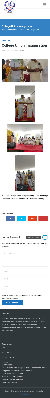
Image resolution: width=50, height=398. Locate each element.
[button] (44, 237)
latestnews (12, 29)
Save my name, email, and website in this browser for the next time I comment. (24, 297)
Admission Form (8, 357)
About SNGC (6, 353)
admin (6, 50)
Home (4, 29)
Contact (5, 362)
